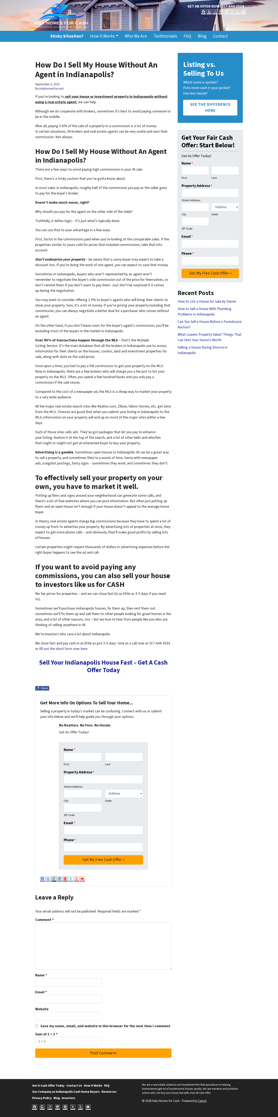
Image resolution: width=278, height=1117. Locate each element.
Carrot (202, 1101)
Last (107, 764)
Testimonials (165, 36)
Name (69, 749)
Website (42, 1009)
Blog (202, 36)
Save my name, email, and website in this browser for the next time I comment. (105, 1026)
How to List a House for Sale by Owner (207, 301)
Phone (70, 840)
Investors (68, 1098)
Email (69, 823)
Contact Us (74, 1085)
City (66, 801)
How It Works (102, 36)
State (108, 801)
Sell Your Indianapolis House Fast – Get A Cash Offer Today (103, 666)
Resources (109, 1091)
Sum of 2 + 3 (46, 1034)
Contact (220, 36)
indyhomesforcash (51, 88)
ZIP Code (69, 815)
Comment (44, 919)
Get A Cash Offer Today (48, 1085)
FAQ (187, 36)
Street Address (73, 787)
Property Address (79, 772)
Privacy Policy (42, 1098)
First (66, 764)
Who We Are (136, 36)
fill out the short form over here (63, 648)
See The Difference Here (210, 107)
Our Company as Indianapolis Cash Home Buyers (66, 1091)
